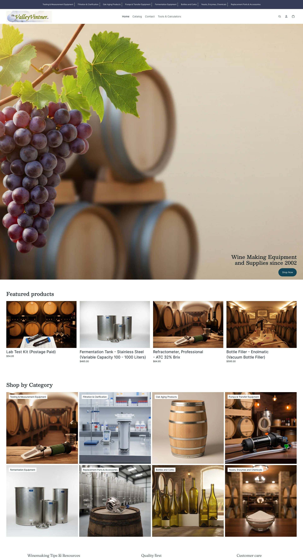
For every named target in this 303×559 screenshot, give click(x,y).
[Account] (286, 16)
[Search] (279, 16)
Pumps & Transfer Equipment (137, 4)
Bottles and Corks (189, 4)
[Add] (71, 343)
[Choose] (145, 343)
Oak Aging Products (112, 4)
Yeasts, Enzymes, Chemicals (213, 4)
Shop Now (287, 272)
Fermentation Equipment (165, 4)
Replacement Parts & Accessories (246, 4)
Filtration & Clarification (88, 4)
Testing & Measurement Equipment (58, 4)
